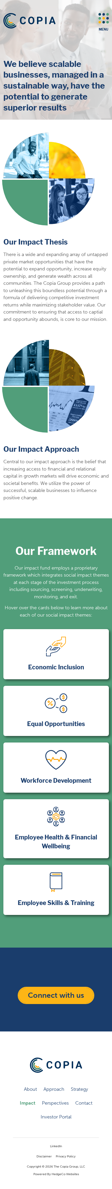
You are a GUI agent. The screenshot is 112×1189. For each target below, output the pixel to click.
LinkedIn (56, 1146)
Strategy (79, 1089)
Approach (53, 1089)
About (30, 1089)
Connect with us (56, 995)
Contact (83, 1103)
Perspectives (55, 1103)
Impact (27, 1103)
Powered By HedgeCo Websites (56, 1174)
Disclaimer (44, 1156)
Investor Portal (56, 1117)
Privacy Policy (66, 1156)
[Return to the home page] (29, 20)
